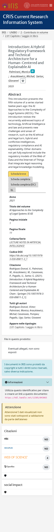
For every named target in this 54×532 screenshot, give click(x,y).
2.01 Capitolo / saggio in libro (21, 36)
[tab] (12, 190)
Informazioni (14, 382)
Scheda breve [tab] (18, 173)
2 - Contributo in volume (34, 32)
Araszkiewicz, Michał (22, 76)
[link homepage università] (36, 5)
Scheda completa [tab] (20, 179)
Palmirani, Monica (19, 71)
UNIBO (13, 32)
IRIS (4, 32)
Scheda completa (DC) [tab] (23, 184)
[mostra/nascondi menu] (51, 5)
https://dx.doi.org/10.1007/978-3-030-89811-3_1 (26, 257)
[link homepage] (11, 5)
